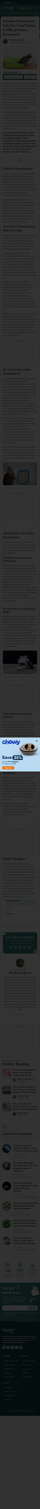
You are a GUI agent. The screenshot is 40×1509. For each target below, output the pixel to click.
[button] (37, 741)
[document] (20, 754)
